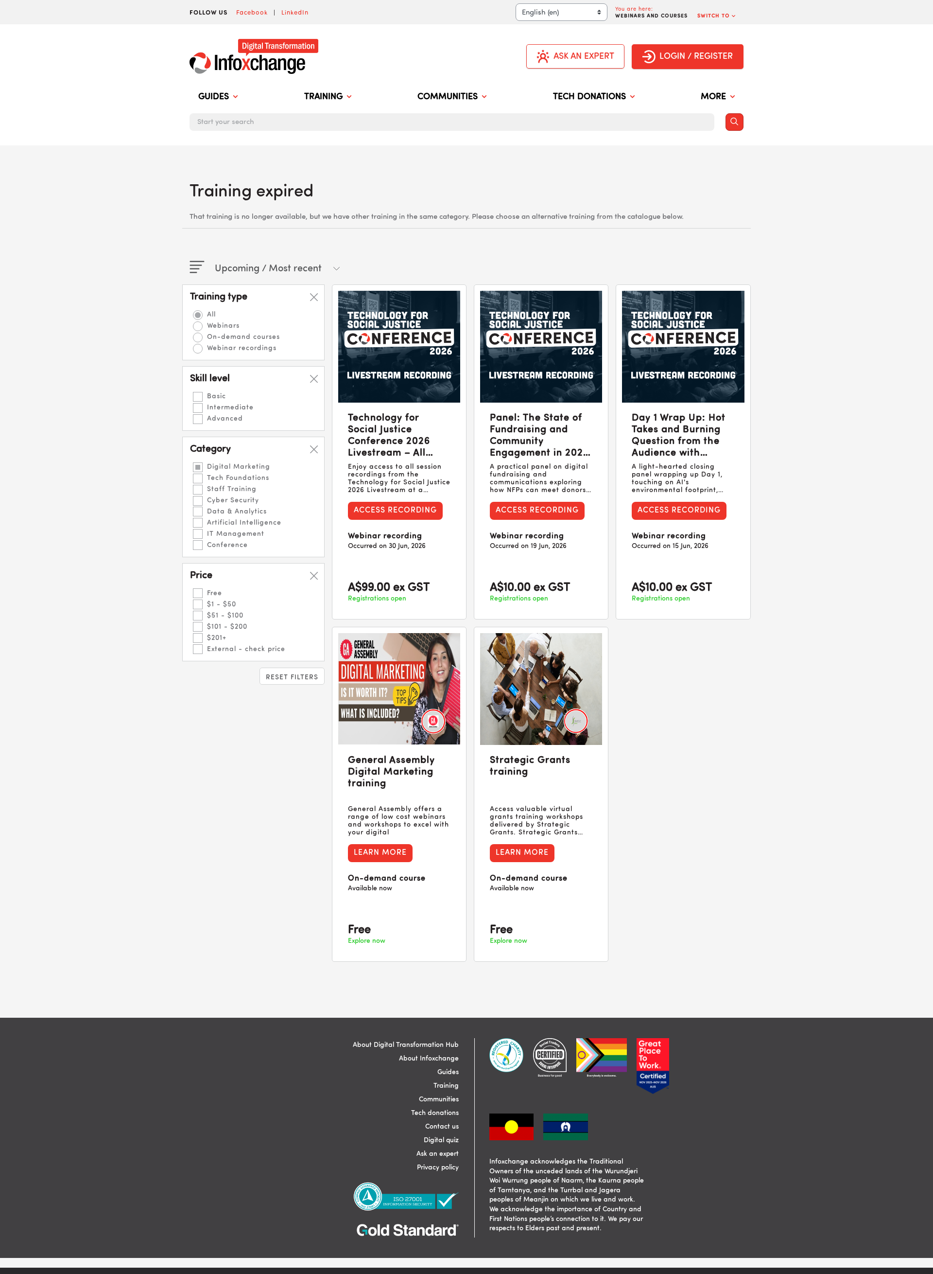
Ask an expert (437, 1153)
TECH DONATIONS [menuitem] (589, 96)
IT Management (235, 534)
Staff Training (232, 489)
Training (446, 1085)
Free (214, 593)
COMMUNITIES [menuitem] (447, 96)
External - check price (246, 649)
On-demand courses (243, 337)
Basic (216, 396)
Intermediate (230, 407)
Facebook (252, 12)
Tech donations (435, 1113)
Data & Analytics (237, 511)
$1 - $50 (221, 604)
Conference (227, 545)
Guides (448, 1072)
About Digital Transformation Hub (406, 1045)
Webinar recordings (241, 348)
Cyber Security (233, 500)
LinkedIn (295, 12)
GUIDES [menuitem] (213, 96)
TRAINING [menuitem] (323, 96)
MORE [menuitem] (713, 96)
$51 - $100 (225, 615)
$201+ (216, 638)
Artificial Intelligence (244, 522)
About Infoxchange (429, 1058)
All (211, 314)
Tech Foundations (238, 478)
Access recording (395, 510)
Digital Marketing (238, 466)
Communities (439, 1099)
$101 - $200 (227, 626)
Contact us (442, 1126)
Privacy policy (438, 1167)
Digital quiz (441, 1140)
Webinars (223, 325)
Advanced (225, 418)
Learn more (380, 853)
